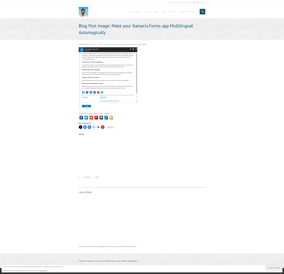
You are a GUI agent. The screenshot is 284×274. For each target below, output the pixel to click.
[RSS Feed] (111, 118)
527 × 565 (103, 44)
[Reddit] (91, 118)
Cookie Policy (43, 270)
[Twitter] (86, 118)
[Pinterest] (96, 118)
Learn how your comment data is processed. (121, 246)
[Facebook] (81, 118)
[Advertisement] (142, 158)
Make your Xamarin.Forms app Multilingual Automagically (127, 44)
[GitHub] (101, 118)
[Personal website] (106, 118)
